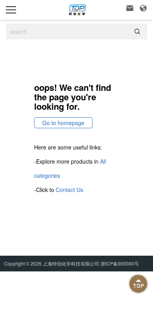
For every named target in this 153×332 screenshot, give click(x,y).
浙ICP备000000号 (119, 263)
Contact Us (69, 190)
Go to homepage (63, 123)
